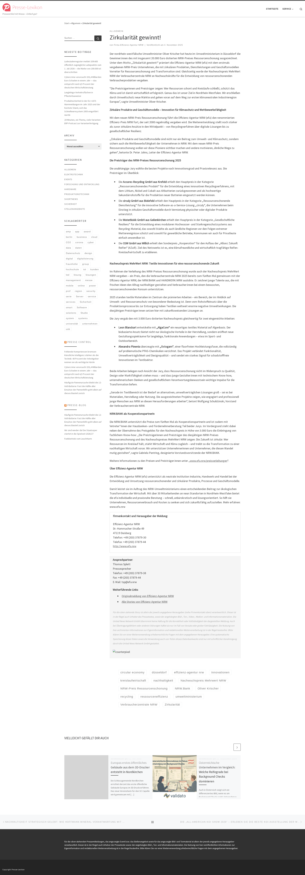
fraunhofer (72, 264)
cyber (91, 242)
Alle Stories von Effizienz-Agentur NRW (144, 602)
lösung (77, 275)
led (67, 275)
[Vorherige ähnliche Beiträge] (229, 747)
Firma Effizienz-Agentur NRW (128, 45)
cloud (94, 237)
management (73, 280)
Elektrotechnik (73, 174)
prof (68, 291)
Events (68, 179)
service (92, 296)
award (87, 231)
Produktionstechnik (76, 194)
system (70, 318)
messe (89, 280)
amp (68, 231)
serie (69, 296)
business (82, 237)
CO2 (68, 242)
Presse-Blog (76, 405)
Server (80, 296)
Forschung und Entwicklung (81, 184)
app (77, 231)
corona (79, 242)
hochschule (72, 269)
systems (83, 318)
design (88, 253)
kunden (94, 269)
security (90, 291)
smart (69, 307)
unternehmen (90, 323)
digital (69, 258)
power (92, 285)
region (78, 291)
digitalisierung (85, 258)
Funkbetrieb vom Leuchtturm (78, 438)
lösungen (91, 275)
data (68, 247)
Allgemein (75, 23)
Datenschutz (73, 253)
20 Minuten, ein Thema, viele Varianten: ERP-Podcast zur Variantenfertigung (82, 121)
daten (78, 247)
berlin (69, 237)
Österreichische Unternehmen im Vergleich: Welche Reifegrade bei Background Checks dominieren (217, 772)
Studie (84, 313)
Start (66, 23)
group (85, 264)
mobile (70, 285)
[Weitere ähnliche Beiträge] (237, 747)
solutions (71, 313)
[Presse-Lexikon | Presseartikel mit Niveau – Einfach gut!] (22, 6)
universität (72, 323)
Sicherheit (70, 204)
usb (68, 329)
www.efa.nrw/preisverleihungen (208, 461)
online (81, 285)
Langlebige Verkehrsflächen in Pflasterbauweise (78, 94)
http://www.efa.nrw (124, 546)
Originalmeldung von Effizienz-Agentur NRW (148, 596)
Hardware (70, 189)
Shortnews (71, 199)
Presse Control (79, 342)
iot (84, 269)
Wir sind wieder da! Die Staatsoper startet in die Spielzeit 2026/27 (80, 432)
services (70, 302)
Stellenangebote (74, 208)
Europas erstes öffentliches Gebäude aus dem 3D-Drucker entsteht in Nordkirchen (130, 767)
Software (82, 307)
